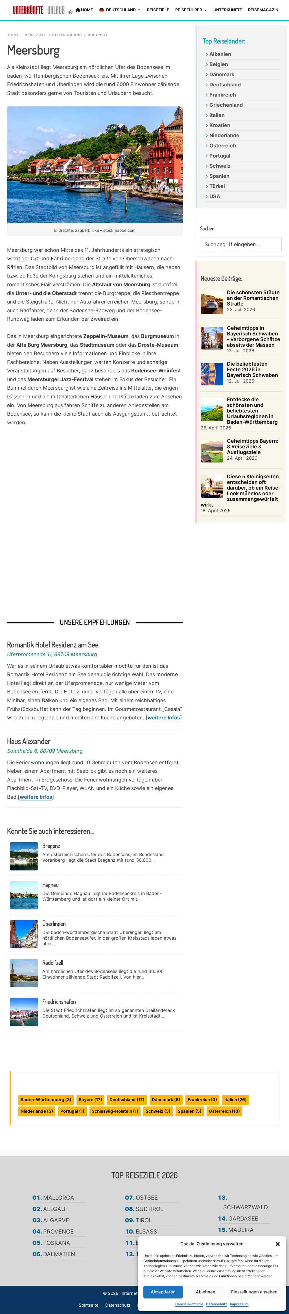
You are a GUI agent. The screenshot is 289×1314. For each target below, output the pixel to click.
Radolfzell (52, 962)
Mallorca (58, 1197)
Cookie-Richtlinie (189, 1304)
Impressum (239, 1304)
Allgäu (54, 1209)
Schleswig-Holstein (115, 1111)
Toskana (56, 1242)
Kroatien (219, 125)
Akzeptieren (163, 1292)
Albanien (220, 54)
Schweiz (220, 166)
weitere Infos (164, 718)
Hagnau (50, 884)
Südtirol (149, 1209)
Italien (217, 115)
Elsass (146, 1231)
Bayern (90, 1099)
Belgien (218, 64)
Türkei (217, 186)
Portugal (219, 156)
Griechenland (226, 105)
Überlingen (54, 923)
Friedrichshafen (59, 1001)
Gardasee (243, 1218)
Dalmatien (59, 1254)
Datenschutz (216, 1304)
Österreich (222, 146)
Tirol (144, 1220)
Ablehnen (205, 1292)
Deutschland (225, 85)
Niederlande (224, 135)
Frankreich (222, 95)
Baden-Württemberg (46, 1099)
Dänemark (221, 74)
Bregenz (51, 845)
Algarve (56, 1220)
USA (214, 196)
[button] (278, 1244)
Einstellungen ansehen (254, 1292)
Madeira (241, 1229)
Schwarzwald (245, 1207)
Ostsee (147, 1197)
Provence (58, 1231)
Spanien (219, 176)
